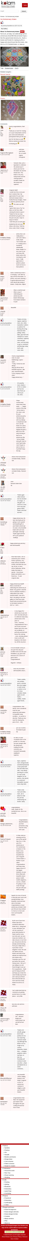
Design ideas (8, 1159)
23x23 (16, 68)
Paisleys (7, 1150)
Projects (5, 1196)
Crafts (4, 1180)
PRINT (22, 31)
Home (2, 16)
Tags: (2, 68)
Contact (16, 1239)
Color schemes (9, 1161)
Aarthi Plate (8, 1191)
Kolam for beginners (10, 1209)
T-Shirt (6, 1204)
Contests (7, 1216)
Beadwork (7, 1186)
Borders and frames (10, 1157)
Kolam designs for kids (11, 1214)
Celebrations (6, 1168)
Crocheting (8, 1193)
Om (6, 1152)
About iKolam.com (7, 1236)
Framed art (8, 1198)
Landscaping (8, 1202)
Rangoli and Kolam (8, 1207)
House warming (9, 1175)
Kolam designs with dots (12, 1212)
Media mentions (9, 1218)
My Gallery (4, 28)
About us (7, 1223)
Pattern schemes (9, 1163)
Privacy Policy (17, 1236)
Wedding (7, 1177)
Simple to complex (10, 1166)
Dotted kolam (9, 68)
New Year (7, 1173)
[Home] (8, 7)
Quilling (7, 1184)
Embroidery (8, 1189)
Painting (7, 1182)
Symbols (7, 1148)
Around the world (9, 1170)
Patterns (5, 1145)
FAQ (6, 1220)
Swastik (7, 1154)
